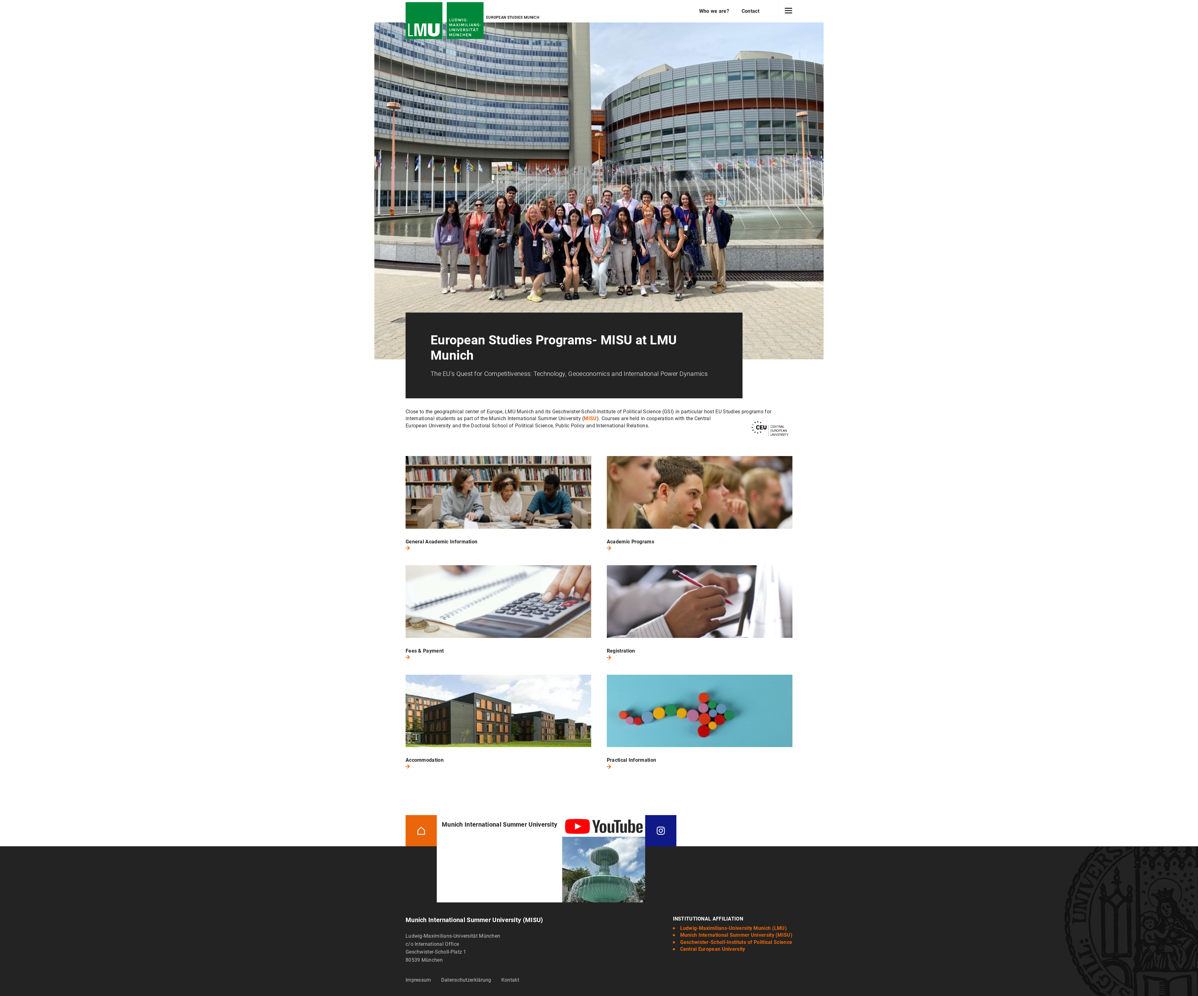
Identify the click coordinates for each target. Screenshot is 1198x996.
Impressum (418, 980)
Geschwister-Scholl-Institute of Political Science (736, 942)
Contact (750, 11)
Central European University (712, 949)
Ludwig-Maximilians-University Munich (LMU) (733, 928)
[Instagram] (661, 830)
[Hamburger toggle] (788, 11)
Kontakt (510, 980)
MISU (590, 418)
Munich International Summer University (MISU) (736, 935)
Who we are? (714, 11)
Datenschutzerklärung (466, 980)
